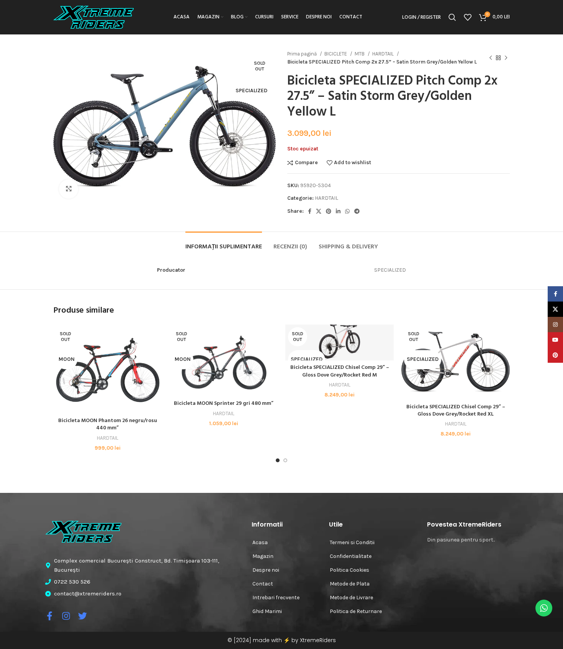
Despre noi (265, 570)
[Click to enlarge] (68, 189)
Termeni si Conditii (352, 542)
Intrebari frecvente (276, 597)
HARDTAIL (383, 54)
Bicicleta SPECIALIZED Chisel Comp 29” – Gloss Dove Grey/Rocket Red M (339, 371)
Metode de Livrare (351, 597)
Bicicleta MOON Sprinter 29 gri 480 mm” (223, 403)
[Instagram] (66, 615)
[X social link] (319, 211)
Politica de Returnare (356, 611)
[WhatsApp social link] (347, 211)
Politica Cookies (349, 570)
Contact (262, 584)
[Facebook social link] (310, 211)
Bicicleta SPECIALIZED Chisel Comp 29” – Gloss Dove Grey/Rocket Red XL (455, 411)
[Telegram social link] (357, 211)
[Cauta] (452, 17)
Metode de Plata (350, 584)
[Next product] (506, 58)
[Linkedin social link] (338, 211)
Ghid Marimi (267, 611)
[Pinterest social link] (329, 211)
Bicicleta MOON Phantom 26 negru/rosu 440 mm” (107, 424)
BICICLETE (336, 54)
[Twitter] (82, 615)
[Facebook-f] (49, 615)
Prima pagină (302, 54)
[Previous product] (490, 58)
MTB (360, 54)
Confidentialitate (351, 556)
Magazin (262, 556)
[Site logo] (93, 16)
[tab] (223, 243)
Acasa (260, 542)
